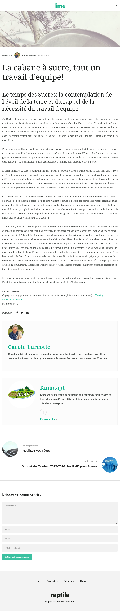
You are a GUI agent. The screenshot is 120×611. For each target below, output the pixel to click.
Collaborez (69, 581)
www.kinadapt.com (12, 299)
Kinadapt (99, 295)
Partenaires (52, 581)
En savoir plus (47, 419)
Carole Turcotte (29, 55)
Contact (84, 581)
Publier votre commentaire (17, 557)
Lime (38, 581)
